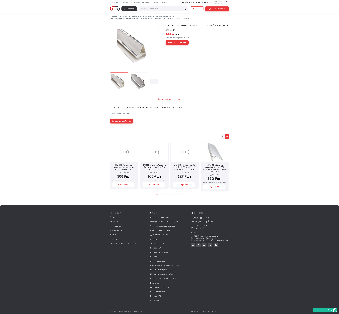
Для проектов (146, 2)
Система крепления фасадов (162, 226)
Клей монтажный (157, 292)
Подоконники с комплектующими (164, 265)
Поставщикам (135, 2)
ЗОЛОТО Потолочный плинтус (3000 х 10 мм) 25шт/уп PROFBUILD (124, 167)
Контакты (163, 2)
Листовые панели (157, 261)
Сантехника (155, 300)
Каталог (123, 16)
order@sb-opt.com (204, 2)
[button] (152, 81)
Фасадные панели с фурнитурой (164, 222)
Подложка (154, 283)
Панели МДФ (155, 296)
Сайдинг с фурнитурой (159, 217)
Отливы (153, 239)
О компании (115, 2)
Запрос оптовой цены (177, 43)
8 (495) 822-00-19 (186, 2)
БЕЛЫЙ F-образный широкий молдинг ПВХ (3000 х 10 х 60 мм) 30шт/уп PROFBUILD (214, 168)
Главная (113, 16)
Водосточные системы (160, 230)
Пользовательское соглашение (123, 243)
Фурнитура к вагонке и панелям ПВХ (160, 16)
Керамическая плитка (159, 287)
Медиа (155, 2)
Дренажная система (159, 235)
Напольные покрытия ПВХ (161, 270)
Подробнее (123, 185)
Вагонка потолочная (159, 252)
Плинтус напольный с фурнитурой (164, 278)
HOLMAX (212, 312)
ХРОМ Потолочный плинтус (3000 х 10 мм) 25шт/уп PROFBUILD (154, 167)
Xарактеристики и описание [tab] (170, 99)
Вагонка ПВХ (155, 248)
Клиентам (124, 2)
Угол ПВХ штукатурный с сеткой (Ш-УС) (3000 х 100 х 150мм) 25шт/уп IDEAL (184, 167)
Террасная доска (157, 243)
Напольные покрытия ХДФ (161, 274)
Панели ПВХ (136, 16)
